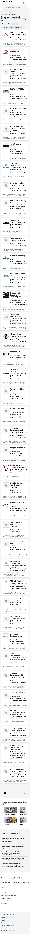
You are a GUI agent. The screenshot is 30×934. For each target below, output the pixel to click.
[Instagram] (10, 914)
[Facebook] (4, 914)
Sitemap (3, 928)
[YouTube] (13, 914)
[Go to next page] (25, 793)
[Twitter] (7, 914)
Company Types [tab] (6, 882)
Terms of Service (4, 922)
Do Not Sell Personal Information (7, 925)
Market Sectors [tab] (16, 882)
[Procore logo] (7, 2)
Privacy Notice (4, 920)
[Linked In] (1, 914)
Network (5, 3)
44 (22, 793)
